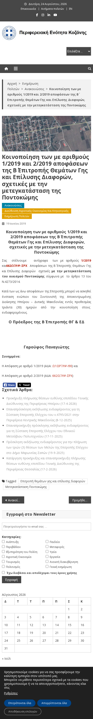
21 (57, 633)
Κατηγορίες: (11, 537)
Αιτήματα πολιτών (52, 9)
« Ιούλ (6, 658)
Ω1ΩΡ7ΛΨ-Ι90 (62, 366)
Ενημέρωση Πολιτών (17, 216)
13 (44, 625)
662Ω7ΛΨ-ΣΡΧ (16, 266)
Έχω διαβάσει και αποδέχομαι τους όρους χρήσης (42, 573)
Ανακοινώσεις (13, 205)
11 (18, 625)
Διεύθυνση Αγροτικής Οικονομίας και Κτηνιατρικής (37, 211)
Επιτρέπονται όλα (19, 703)
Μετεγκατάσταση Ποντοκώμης (26, 487)
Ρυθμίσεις (11, 693)
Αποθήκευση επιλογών (22, 711)
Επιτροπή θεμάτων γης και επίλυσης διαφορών (53, 481)
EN (70, 9)
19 (31, 633)
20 (44, 633)
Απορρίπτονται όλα (54, 703)
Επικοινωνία (28, 9)
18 (18, 633)
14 (57, 625)
